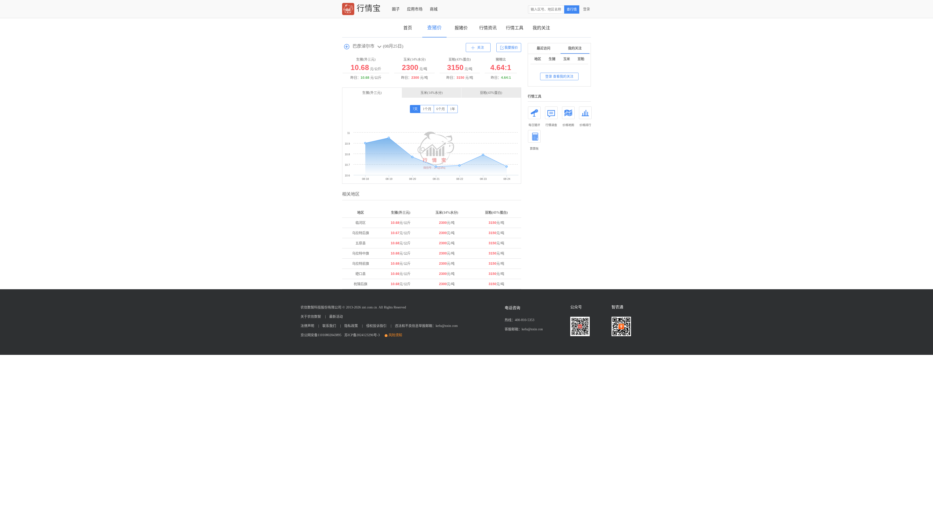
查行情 (572, 9)
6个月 (440, 109)
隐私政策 (351, 326)
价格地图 (568, 125)
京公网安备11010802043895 (321, 335)
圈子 (396, 9)
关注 (480, 47)
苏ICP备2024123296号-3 (361, 335)
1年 (452, 109)
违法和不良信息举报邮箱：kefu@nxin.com (426, 326)
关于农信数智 (311, 316)
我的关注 (541, 28)
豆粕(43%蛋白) (491, 93)
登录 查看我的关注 (559, 76)
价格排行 (585, 125)
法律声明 (307, 326)
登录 (586, 9)
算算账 (534, 148)
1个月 (427, 109)
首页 (407, 28)
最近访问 (543, 48)
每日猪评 (534, 125)
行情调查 (551, 125)
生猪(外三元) (372, 93)
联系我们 (329, 326)
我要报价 (511, 47)
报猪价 (461, 28)
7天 (415, 109)
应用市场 (415, 9)
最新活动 (336, 316)
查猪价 (434, 27)
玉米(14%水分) (431, 93)
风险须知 (395, 335)
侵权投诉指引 (376, 326)
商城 (434, 9)
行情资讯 (488, 28)
